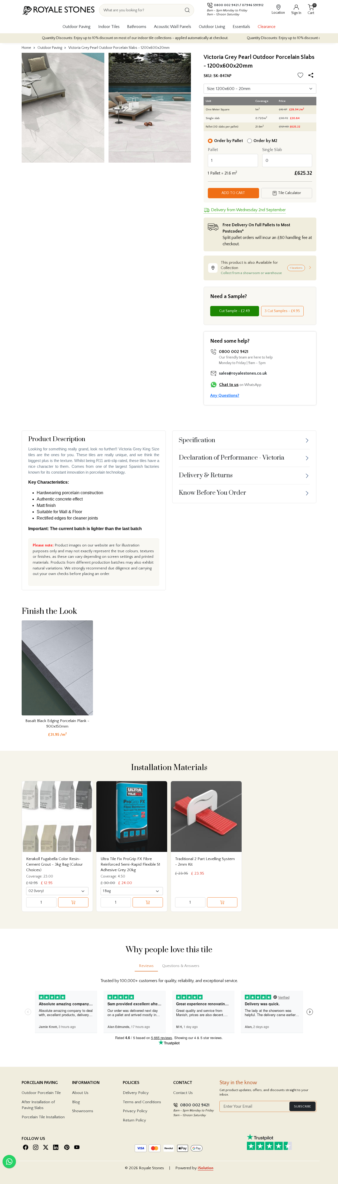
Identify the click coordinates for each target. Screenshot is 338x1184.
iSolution (205, 1168)
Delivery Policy (136, 1093)
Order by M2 (265, 140)
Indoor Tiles (109, 26)
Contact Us (183, 1093)
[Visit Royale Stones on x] (46, 1147)
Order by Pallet (228, 140)
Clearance (266, 26)
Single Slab (272, 149)
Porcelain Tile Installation (43, 1117)
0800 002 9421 (226, 5)
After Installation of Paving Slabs (38, 1105)
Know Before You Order (212, 493)
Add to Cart (233, 193)
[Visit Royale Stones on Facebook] (26, 1147)
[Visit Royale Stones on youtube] (77, 1147)
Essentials (241, 26)
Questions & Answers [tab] (180, 966)
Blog (76, 1102)
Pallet (213, 149)
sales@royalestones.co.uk (243, 373)
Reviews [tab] (146, 966)
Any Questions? (224, 395)
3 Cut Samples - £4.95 (282, 311)
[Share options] (311, 76)
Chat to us (228, 384)
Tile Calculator (289, 193)
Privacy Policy (135, 1111)
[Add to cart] (73, 902)
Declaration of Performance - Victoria (231, 458)
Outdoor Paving (77, 26)
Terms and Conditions (142, 1102)
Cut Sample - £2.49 (234, 311)
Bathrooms (136, 26)
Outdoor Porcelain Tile (41, 1093)
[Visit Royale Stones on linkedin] (56, 1147)
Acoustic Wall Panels (172, 26)
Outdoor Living (212, 26)
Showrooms (82, 1111)
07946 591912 (253, 5)
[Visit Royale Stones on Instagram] (36, 1147)
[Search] (187, 10)
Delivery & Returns (206, 475)
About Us (80, 1093)
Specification (197, 440)
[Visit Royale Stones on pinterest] (67, 1147)
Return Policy (134, 1120)
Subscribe (302, 1106)
